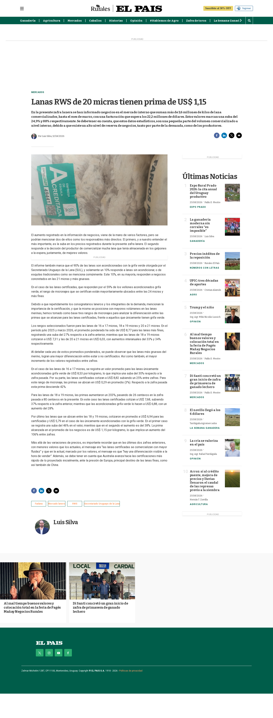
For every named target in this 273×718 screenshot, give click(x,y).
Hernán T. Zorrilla (199, 499)
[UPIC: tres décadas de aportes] (232, 288)
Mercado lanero (56, 503)
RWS (74, 503)
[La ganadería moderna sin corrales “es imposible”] (232, 226)
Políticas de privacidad (130, 670)
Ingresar (246, 8)
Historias (116, 20)
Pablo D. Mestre (212, 202)
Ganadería (27, 20)
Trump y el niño (202, 307)
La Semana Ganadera (229, 20)
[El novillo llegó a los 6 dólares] (232, 417)
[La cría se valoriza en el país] (232, 448)
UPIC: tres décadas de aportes (204, 282)
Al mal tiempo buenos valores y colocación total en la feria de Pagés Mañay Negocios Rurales (204, 344)
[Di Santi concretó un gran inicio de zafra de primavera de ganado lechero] (232, 383)
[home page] (49, 643)
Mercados (75, 20)
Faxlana (39, 503)
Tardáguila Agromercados (203, 423)
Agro (193, 294)
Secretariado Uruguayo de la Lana (102, 503)
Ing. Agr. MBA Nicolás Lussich (205, 317)
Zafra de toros (196, 20)
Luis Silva (65, 522)
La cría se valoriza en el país (204, 442)
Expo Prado (198, 207)
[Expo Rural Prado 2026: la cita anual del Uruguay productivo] (232, 192)
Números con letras (204, 268)
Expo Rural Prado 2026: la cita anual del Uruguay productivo (203, 191)
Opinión (136, 20)
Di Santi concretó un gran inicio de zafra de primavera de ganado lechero (205, 381)
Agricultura (51, 20)
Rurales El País (212, 263)
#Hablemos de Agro (164, 20)
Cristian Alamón (212, 290)
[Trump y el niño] (232, 314)
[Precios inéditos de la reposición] (232, 261)
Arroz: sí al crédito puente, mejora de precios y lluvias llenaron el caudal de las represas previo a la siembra (205, 481)
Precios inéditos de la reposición (205, 255)
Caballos (95, 20)
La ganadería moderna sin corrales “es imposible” (200, 225)
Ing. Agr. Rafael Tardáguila (203, 454)
